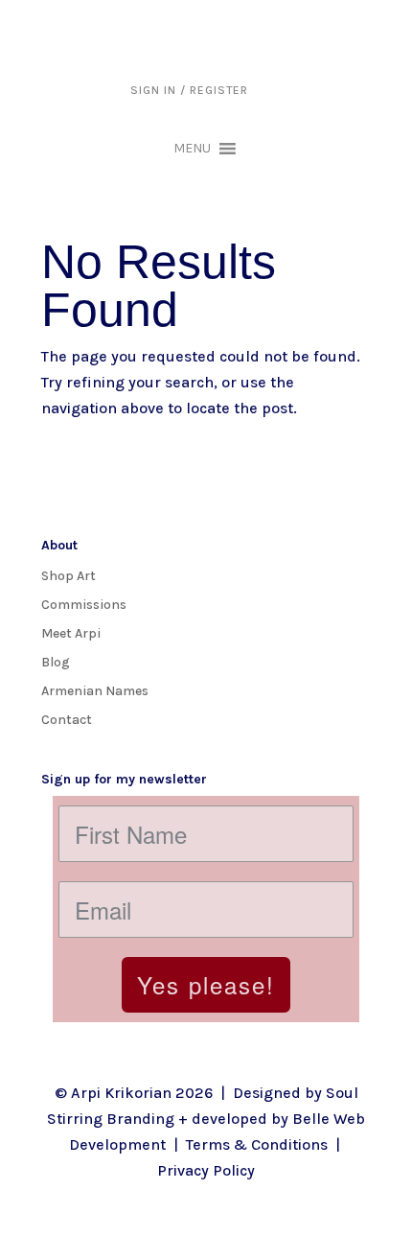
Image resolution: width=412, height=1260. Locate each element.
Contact (66, 719)
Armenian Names (95, 690)
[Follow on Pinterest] (171, 750)
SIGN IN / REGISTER (189, 90)
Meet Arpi (71, 633)
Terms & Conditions (257, 1144)
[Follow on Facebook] (95, 750)
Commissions (83, 604)
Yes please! (206, 984)
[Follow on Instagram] (56, 750)
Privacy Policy (206, 1170)
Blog (55, 661)
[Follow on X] (133, 750)
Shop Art (68, 575)
